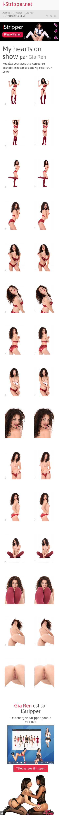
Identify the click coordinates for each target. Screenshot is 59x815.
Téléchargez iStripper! (31, 768)
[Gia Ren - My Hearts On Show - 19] (15, 464)
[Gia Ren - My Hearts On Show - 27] (15, 631)
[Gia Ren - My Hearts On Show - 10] (44, 256)
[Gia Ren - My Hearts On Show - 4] (44, 131)
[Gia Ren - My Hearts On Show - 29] (15, 672)
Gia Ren (30, 12)
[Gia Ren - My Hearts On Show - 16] (44, 381)
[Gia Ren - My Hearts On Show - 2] (44, 90)
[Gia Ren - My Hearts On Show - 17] (15, 423)
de (51, 16)
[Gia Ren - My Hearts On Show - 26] (44, 589)
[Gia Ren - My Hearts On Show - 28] (44, 631)
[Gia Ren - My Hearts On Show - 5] (15, 173)
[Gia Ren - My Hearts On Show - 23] (15, 547)
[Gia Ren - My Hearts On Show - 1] (15, 90)
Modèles (17, 12)
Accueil (6, 12)
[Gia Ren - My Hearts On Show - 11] (15, 298)
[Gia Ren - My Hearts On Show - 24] (44, 547)
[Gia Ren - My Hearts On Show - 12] (44, 298)
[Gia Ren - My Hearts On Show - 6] (44, 173)
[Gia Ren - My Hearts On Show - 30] (44, 672)
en (55, 16)
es (47, 16)
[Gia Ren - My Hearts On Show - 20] (44, 464)
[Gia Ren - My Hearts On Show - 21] (15, 506)
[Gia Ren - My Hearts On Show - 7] (15, 215)
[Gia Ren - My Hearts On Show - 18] (44, 423)
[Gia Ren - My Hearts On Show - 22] (44, 506)
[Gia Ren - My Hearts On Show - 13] (15, 339)
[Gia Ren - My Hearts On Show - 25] (15, 589)
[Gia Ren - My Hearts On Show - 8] (44, 215)
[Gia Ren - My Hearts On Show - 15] (15, 381)
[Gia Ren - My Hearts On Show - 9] (15, 256)
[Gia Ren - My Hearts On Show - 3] (15, 131)
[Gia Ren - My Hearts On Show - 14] (44, 339)
